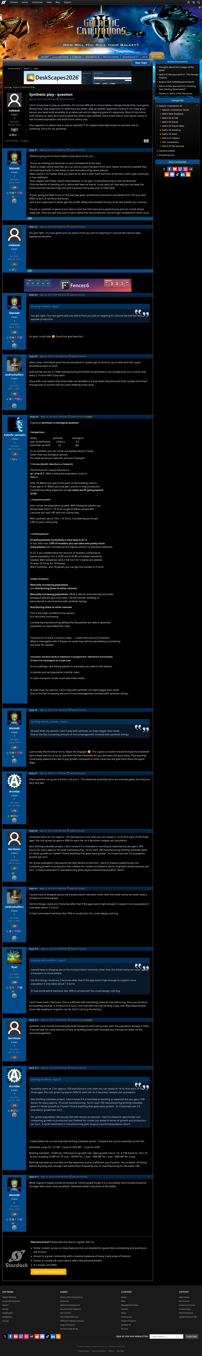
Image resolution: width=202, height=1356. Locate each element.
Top (149, 150)
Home (7, 87)
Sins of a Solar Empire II (70, 1309)
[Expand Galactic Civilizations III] (157, 106)
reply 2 (55, 306)
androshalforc (14, 374)
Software (14, 2)
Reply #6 (33, 710)
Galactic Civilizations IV (70, 1305)
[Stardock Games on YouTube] (174, 169)
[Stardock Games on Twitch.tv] (180, 169)
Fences (5, 1309)
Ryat (14, 967)
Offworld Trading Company (72, 1320)
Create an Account (187, 1305)
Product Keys (185, 1309)
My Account (184, 1301)
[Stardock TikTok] (177, 174)
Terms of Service (99, 1351)
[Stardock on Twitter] (164, 169)
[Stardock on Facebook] (169, 169)
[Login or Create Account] (188, 2)
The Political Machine (69, 1316)
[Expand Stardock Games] (157, 151)
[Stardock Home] (3, 2)
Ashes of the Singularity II (71, 1297)
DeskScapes (7, 1313)
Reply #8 (33, 830)
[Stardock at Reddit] (166, 174)
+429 (14, 982)
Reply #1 (33, 150)
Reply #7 (33, 773)
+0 (14, 868)
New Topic (141, 62)
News (49, 2)
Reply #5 (34, 416)
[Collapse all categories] (197, 105)
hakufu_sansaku (15, 435)
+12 (14, 810)
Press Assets (126, 1316)
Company (126, 1291)
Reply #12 (34, 1067)
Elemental (64, 1301)
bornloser (14, 1038)
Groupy (5, 1320)
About (124, 1297)
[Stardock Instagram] (185, 169)
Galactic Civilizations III (23, 87)
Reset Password (186, 1313)
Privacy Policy (83, 1351)
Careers (124, 1309)
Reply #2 (33, 226)
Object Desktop (9, 1297)
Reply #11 (34, 1020)
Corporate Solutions (11, 1301)
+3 (15, 453)
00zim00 (14, 168)
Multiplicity (7, 1316)
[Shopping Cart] (193, 2)
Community (37, 2)
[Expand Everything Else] (157, 155)
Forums (124, 1328)
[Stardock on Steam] (190, 169)
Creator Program (128, 1320)
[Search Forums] (198, 2)
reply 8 (56, 1079)
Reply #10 (34, 948)
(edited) (89, 416)
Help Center (184, 1297)
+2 (14, 129)
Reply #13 (34, 1176)
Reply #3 (33, 294)
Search (27, 68)
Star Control (65, 1313)
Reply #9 (33, 888)
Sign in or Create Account (48, 1271)
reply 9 (62, 960)
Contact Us (126, 1324)
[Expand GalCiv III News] (160, 134)
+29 (14, 187)
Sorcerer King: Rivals (69, 1328)
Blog (58, 2)
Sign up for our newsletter (132, 1336)
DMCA (111, 1351)
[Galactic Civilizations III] (101, 31)
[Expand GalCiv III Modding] (160, 130)
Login (35, 68)
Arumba (14, 791)
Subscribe (191, 1336)
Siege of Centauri (67, 1324)
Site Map (120, 1351)
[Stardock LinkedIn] (182, 174)
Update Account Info (188, 1316)
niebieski (14, 110)
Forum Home (14, 68)
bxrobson (14, 849)
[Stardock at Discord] (172, 174)
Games (25, 2)
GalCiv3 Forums (67, 99)
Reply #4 (33, 356)
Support (67, 2)
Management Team (129, 1305)
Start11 (5, 1305)
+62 (14, 393)
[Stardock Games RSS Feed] (188, 174)
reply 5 (64, 721)
